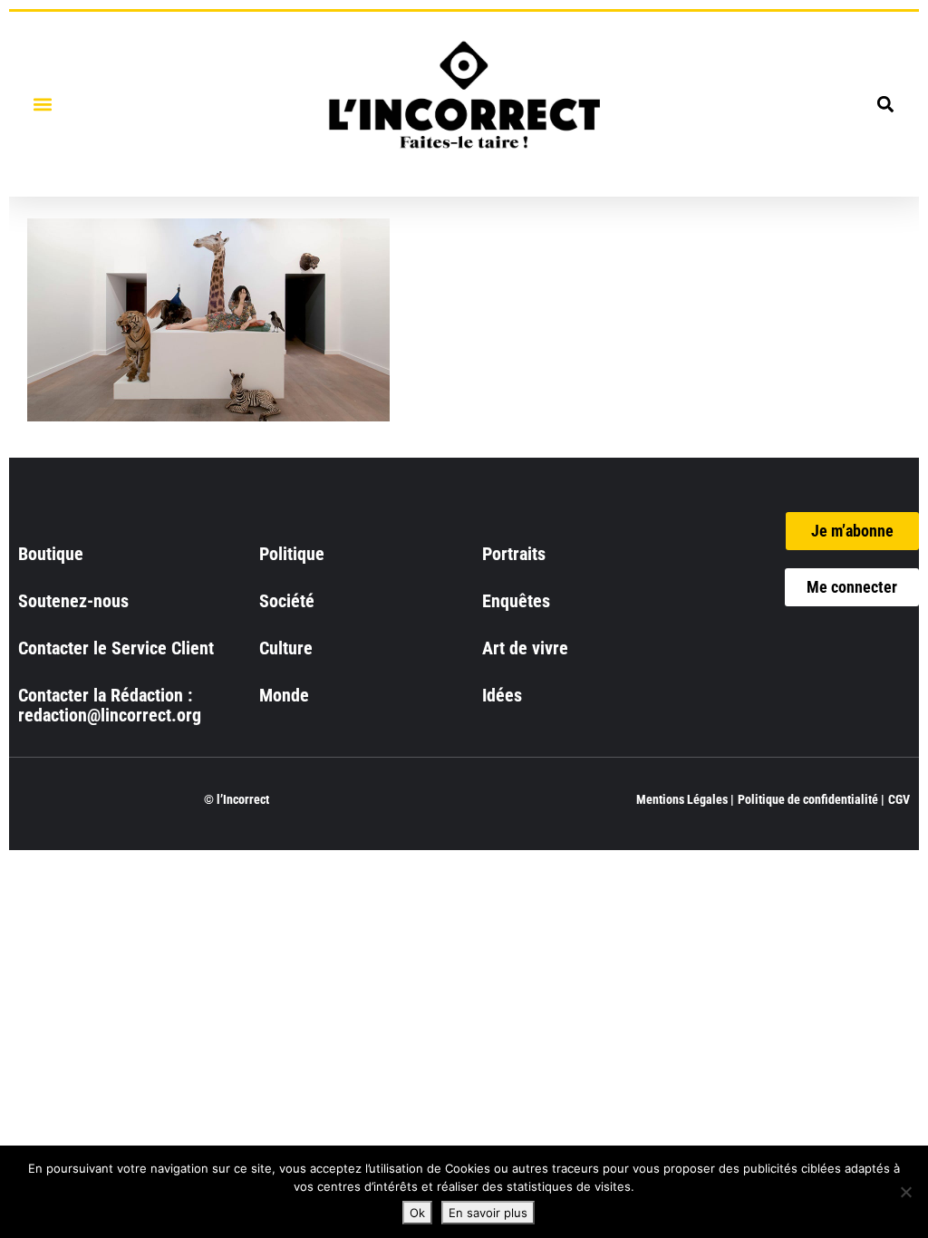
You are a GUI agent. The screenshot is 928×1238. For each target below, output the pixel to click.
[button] (42, 104)
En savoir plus (488, 1212)
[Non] (905, 1192)
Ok (417, 1212)
